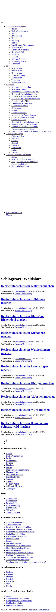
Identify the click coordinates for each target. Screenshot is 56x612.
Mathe (14, 150)
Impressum (33, 610)
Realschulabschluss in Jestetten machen (27, 286)
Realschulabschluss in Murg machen (25, 409)
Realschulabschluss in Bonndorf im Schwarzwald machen (24, 424)
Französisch (16, 147)
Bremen (14, 38)
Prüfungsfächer (17, 136)
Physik (14, 152)
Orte (8, 66)
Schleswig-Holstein (19, 61)
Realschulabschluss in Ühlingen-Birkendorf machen (22, 317)
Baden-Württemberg (19, 31)
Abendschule (16, 68)
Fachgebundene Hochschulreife (24, 161)
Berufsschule (16, 73)
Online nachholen (18, 120)
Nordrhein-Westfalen (20, 50)
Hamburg (15, 40)
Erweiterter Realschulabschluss (24, 96)
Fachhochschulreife (19, 164)
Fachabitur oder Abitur (20, 101)
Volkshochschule (18, 82)
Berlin (14, 33)
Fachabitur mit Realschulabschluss (25, 99)
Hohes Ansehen (17, 108)
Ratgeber (10, 85)
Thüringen (15, 64)
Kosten (14, 110)
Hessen (14, 43)
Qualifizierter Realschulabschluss (25, 122)
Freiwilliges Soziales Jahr (21, 103)
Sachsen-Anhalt (17, 59)
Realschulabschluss (14, 212)
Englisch (15, 145)
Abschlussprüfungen (14, 134)
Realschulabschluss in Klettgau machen (27, 383)
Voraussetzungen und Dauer (23, 129)
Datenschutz (44, 610)
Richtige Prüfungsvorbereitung (24, 124)
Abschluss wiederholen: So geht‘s (25, 92)
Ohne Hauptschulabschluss (22, 117)
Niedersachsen (17, 47)
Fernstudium (16, 78)
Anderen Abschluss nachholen (18, 154)
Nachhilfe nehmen (19, 113)
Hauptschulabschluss (20, 166)
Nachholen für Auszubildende (23, 115)
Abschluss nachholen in (16, 26)
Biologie (14, 138)
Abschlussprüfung (18, 89)
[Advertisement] (28, 246)
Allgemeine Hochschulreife (22, 159)
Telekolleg (15, 80)
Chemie (14, 141)
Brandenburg (16, 36)
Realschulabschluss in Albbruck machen (28, 396)
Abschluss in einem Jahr (21, 87)
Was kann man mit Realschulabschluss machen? (31, 131)
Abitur (14, 157)
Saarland (15, 54)
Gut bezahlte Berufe (19, 106)
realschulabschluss (23, 291)
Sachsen (14, 57)
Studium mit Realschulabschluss (24, 127)
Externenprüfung (18, 75)
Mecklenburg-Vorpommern (22, 45)
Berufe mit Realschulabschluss (24, 94)
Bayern (14, 29)
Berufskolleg (16, 71)
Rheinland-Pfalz (18, 52)
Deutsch (14, 143)
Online (9, 215)
